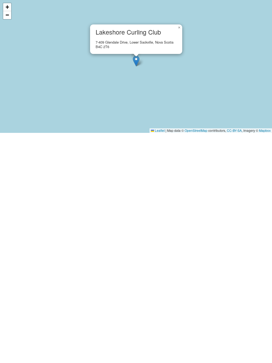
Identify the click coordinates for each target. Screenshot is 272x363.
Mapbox (265, 130)
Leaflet (159, 130)
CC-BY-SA (234, 130)
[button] (136, 61)
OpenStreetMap (196, 130)
